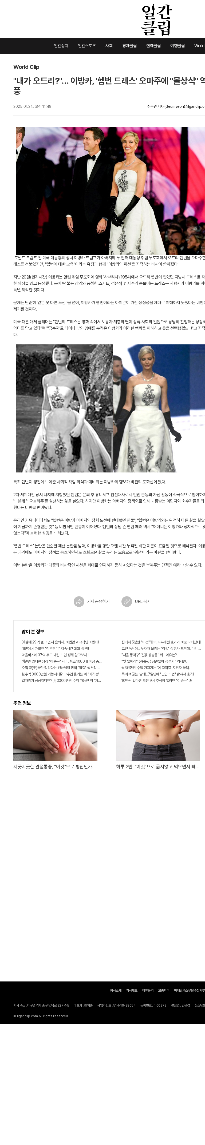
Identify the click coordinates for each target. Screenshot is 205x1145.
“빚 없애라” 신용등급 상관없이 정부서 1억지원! (154, 661)
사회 (109, 45)
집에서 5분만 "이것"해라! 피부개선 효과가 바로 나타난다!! (161, 642)
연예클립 (153, 45)
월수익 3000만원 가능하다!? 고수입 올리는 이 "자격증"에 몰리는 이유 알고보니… (62, 674)
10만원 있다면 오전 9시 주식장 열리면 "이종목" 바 (156, 680)
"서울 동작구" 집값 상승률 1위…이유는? (149, 655)
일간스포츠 (87, 45)
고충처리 (163, 990)
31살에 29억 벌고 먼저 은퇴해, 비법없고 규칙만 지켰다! (60, 642)
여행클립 (177, 45)
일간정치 (61, 45)
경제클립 (129, 45)
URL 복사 (143, 601)
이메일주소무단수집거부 (189, 990)
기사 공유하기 (98, 601)
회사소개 (115, 990)
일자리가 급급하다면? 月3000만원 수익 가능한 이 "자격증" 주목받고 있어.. (62, 680)
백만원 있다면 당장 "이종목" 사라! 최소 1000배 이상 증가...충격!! (62, 661)
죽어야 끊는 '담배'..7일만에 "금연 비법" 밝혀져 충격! (157, 674)
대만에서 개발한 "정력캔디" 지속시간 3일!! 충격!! (55, 648)
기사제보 (131, 990)
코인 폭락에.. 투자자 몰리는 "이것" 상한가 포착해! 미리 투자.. (162, 648)
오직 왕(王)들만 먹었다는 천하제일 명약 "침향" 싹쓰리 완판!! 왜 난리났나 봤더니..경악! (62, 668)
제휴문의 (147, 990)
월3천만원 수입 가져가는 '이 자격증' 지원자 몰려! (155, 668)
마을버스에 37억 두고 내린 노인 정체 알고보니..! (55, 655)
